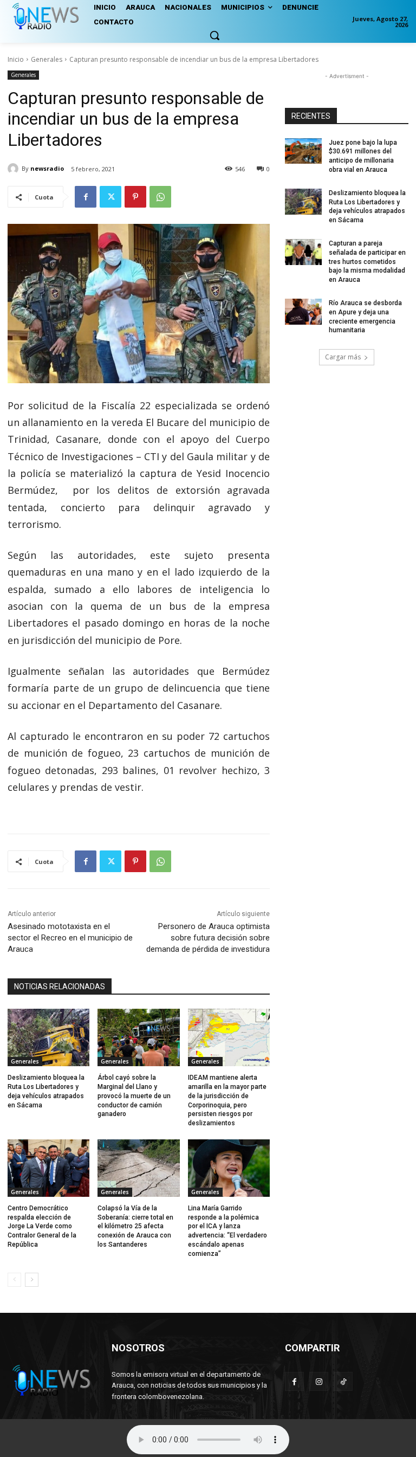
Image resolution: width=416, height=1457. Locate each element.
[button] (214, 35)
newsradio (47, 168)
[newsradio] (15, 168)
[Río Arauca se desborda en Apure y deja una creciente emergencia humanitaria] (303, 312)
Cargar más (343, 357)
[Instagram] (318, 1381)
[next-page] (31, 1280)
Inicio (16, 59)
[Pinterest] (135, 197)
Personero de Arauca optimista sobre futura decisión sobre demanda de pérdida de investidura (208, 937)
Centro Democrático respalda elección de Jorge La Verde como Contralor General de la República (42, 1226)
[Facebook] (85, 197)
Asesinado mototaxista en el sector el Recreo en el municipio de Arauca (70, 937)
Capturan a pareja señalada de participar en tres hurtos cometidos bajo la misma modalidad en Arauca (367, 261)
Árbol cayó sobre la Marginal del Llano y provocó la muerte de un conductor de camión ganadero (134, 1096)
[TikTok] (343, 1381)
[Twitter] (110, 197)
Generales (46, 59)
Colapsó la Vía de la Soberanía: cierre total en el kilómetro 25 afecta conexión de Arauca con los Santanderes (135, 1226)
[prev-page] (14, 1280)
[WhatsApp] (160, 197)
